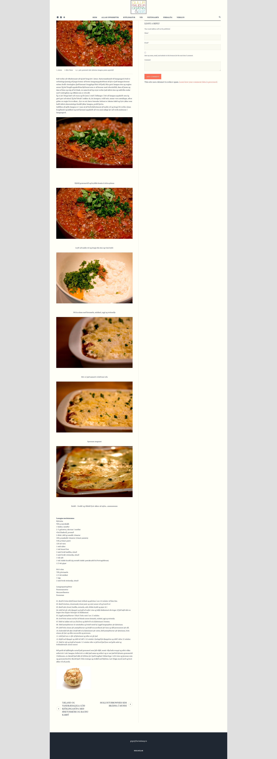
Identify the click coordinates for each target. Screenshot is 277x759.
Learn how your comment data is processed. (198, 82)
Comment (147, 60)
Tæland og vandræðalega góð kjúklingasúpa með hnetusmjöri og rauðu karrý (75, 708)
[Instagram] (61, 17)
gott (80, 70)
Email (146, 43)
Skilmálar (138, 751)
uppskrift (111, 70)
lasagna (100, 70)
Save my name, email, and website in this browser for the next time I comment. (168, 55)
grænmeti (85, 70)
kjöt (90, 70)
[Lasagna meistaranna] (94, 40)
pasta (105, 70)
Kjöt (67, 70)
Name (146, 33)
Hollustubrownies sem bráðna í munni (113, 704)
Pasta (71, 70)
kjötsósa (94, 70)
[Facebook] (57, 17)
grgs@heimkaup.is (138, 741)
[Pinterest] (64, 17)
